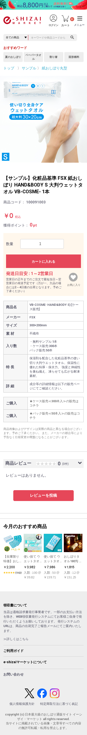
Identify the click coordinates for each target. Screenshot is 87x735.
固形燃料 (74, 57)
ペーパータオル (33, 56)
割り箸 (54, 57)
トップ (8, 68)
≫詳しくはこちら (16, 639)
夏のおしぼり (13, 57)
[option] (43, 119)
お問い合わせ (13, 674)
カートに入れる (43, 261)
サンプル (29, 68)
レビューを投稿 (43, 495)
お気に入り (73, 283)
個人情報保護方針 (22, 704)
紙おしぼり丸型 (54, 68)
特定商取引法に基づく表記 (59, 704)
